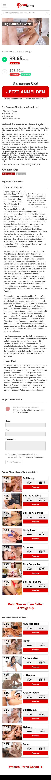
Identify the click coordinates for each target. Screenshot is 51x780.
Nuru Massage (31, 623)
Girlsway (28, 727)
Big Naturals (30, 709)
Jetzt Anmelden (25, 91)
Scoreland (28, 547)
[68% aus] (12, 535)
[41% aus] (12, 501)
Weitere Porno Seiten (24, 766)
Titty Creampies (31, 564)
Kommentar (10, 439)
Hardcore (21, 174)
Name (7, 421)
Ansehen (35, 487)
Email (7, 430)
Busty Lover (30, 530)
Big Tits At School (33, 512)
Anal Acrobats (31, 692)
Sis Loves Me (30, 658)
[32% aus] (12, 483)
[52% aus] (12, 646)
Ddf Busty (28, 478)
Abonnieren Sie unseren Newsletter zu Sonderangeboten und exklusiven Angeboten (25, 455)
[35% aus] (12, 552)
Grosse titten (9, 174)
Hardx (26, 641)
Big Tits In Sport (32, 581)
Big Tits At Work (32, 495)
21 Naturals (29, 675)
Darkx (26, 744)
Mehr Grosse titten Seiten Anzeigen (25, 606)
